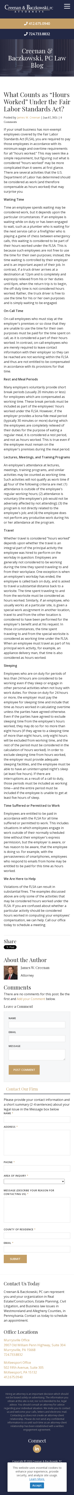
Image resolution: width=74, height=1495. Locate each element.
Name (12, 1018)
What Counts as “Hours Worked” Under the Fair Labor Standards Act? (37, 101)
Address (11, 1127)
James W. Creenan (28, 117)
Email (12, 1032)
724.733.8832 (39, 33)
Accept (37, 1485)
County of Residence (20, 1229)
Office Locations (21, 1332)
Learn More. (37, 1479)
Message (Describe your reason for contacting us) (29, 1192)
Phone (9, 1162)
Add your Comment (31, 999)
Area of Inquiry (16, 1175)
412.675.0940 (39, 23)
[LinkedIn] (37, 1448)
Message (15, 1046)
